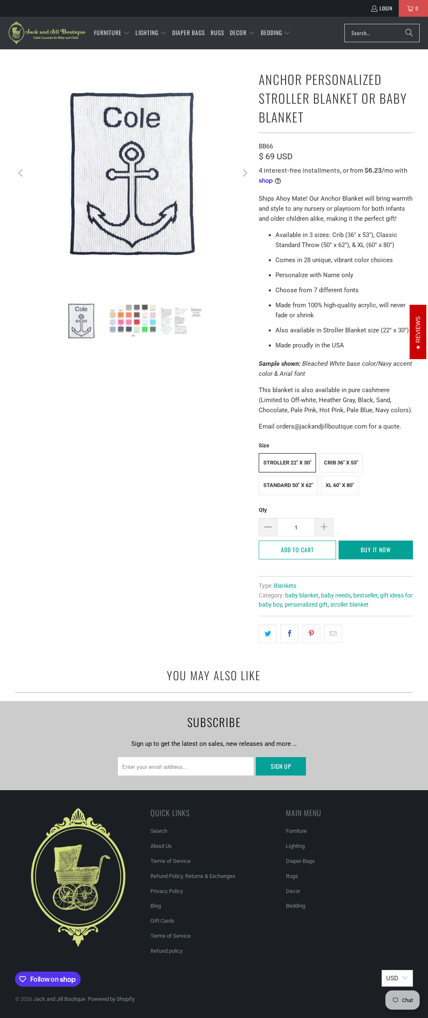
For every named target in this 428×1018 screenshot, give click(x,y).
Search (158, 831)
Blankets (285, 585)
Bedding (295, 906)
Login (386, 8)
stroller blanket (349, 604)
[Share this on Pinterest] (311, 634)
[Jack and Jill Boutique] (47, 33)
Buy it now (376, 549)
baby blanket (301, 595)
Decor (293, 891)
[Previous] (21, 173)
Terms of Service (170, 861)
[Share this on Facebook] (289, 634)
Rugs (292, 876)
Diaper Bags (300, 861)
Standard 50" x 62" (288, 485)
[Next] (244, 173)
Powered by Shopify (111, 999)
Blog (155, 906)
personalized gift (306, 604)
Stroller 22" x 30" (287, 462)
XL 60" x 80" (340, 485)
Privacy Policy (166, 891)
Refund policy (166, 951)
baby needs (336, 595)
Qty (263, 510)
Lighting (295, 846)
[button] (112, 33)
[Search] (409, 33)
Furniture (296, 831)
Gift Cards (162, 921)
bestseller (365, 595)
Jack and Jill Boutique (59, 999)
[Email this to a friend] (333, 634)
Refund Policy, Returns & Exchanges (192, 876)
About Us (161, 846)
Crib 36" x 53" (341, 462)
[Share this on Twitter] (268, 634)
